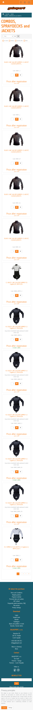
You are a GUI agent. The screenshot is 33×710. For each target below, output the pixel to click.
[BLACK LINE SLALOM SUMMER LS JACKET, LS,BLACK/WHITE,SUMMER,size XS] (16, 228)
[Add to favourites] (20, 75)
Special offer (20, 40)
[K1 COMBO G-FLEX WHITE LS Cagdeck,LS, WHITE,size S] (16, 536)
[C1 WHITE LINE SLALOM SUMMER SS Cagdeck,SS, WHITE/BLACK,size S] (16, 272)
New (27, 40)
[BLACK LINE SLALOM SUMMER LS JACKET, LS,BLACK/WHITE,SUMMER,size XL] (16, 183)
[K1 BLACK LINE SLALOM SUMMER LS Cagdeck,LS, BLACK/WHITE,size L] (16, 316)
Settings (10, 707)
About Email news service (17, 687)
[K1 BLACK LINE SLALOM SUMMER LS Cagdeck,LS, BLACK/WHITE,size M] (16, 360)
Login (16, 683)
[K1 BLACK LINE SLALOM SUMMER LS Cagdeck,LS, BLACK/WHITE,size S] (16, 404)
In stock (6, 40)
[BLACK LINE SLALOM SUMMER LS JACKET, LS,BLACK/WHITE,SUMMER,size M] (16, 139)
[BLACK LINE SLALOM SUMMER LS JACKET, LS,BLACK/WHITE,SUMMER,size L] (16, 95)
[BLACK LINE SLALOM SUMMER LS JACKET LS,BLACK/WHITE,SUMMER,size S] (16, 51)
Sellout (12, 40)
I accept (4, 707)
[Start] (3, 14)
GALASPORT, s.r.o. (16, 656)
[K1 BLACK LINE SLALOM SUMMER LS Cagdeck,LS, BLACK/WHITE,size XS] (16, 492)
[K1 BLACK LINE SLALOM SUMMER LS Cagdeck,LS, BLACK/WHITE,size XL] (16, 448)
